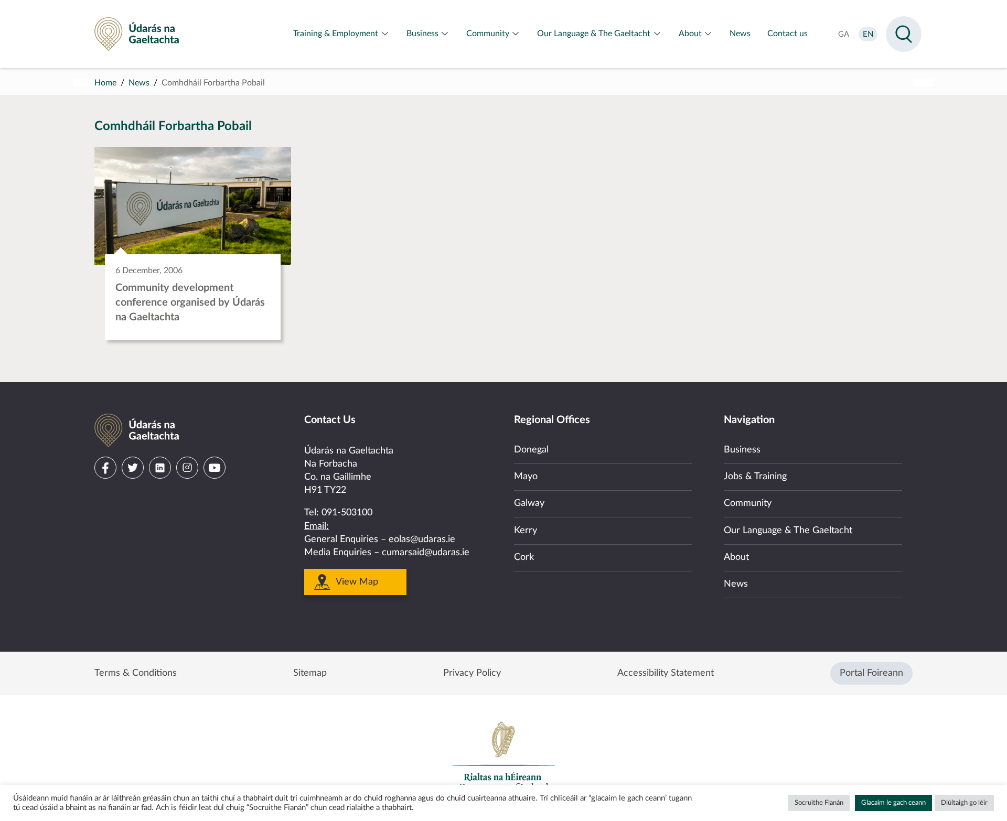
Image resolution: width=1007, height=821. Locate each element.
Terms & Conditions (135, 673)
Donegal (531, 450)
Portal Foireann (871, 673)
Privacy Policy (472, 673)
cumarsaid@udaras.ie (425, 552)
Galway (529, 503)
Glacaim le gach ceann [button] (893, 803)
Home (105, 83)
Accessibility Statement (665, 673)
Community (748, 503)
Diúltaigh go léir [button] (964, 803)
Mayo (526, 476)
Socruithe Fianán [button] (819, 803)
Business (742, 450)
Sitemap (310, 673)
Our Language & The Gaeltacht (788, 530)
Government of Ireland (503, 756)
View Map (357, 582)
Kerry (525, 530)
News (138, 83)
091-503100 (347, 512)
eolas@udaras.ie (422, 539)
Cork (524, 557)
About (736, 557)
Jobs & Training (755, 476)
